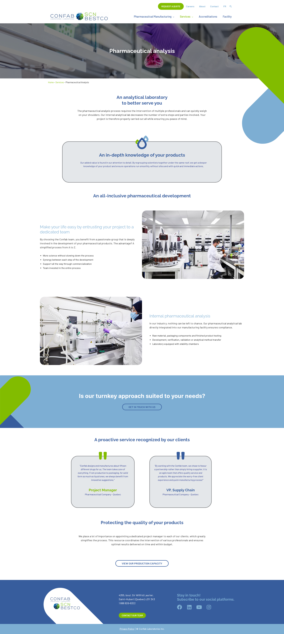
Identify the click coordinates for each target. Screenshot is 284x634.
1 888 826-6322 (127, 603)
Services (59, 82)
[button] (230, 6)
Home (51, 82)
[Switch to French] (225, 6)
